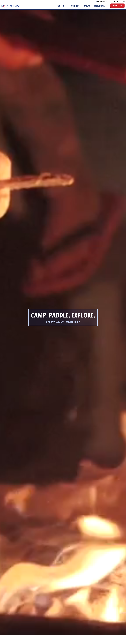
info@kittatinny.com (118, 1)
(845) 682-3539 (102, 1)
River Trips (75, 6)
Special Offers (99, 6)
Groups (87, 6)
